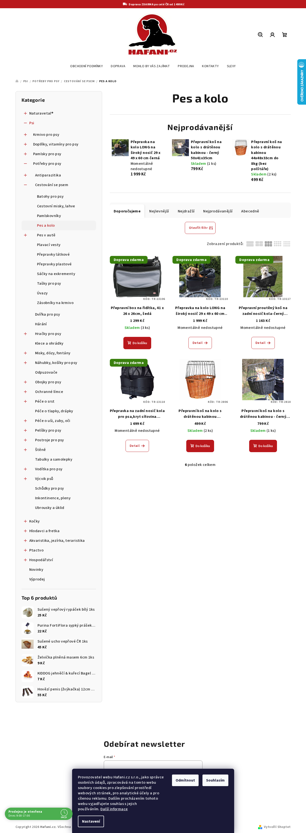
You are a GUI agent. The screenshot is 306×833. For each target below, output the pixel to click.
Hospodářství (41, 560)
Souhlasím (215, 780)
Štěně (40, 449)
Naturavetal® (41, 113)
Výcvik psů (44, 478)
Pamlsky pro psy (47, 154)
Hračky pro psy (48, 333)
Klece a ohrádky (49, 343)
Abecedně (250, 211)
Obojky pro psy (48, 382)
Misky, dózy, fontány (53, 353)
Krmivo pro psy (46, 134)
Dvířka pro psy (47, 314)
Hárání (41, 324)
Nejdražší (186, 211)
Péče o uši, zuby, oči (52, 420)
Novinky (36, 569)
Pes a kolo (46, 225)
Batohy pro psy (50, 196)
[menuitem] (86, 66)
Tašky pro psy (49, 283)
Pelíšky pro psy (48, 430)
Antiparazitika (48, 175)
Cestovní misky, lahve (56, 206)
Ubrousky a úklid (49, 507)
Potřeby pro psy (47, 163)
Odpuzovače (46, 372)
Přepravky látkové (53, 254)
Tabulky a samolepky (54, 459)
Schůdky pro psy (49, 488)
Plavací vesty (49, 244)
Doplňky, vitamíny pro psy (56, 144)
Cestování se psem (51, 185)
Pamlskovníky (49, 215)
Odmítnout (185, 780)
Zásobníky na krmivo (55, 302)
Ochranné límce (49, 391)
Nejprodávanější (217, 211)
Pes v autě (46, 235)
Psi (31, 123)
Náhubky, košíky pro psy (56, 362)
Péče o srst (45, 401)
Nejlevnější (159, 211)
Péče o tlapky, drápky (54, 411)
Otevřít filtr (198, 227)
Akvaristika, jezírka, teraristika (57, 540)
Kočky (34, 521)
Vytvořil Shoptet (277, 827)
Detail (197, 342)
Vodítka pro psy (49, 469)
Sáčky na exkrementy (56, 273)
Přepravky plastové (54, 264)
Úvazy (42, 293)
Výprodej (37, 579)
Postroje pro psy (49, 440)
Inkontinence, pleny (53, 498)
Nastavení (91, 821)
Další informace (114, 809)
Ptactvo (36, 550)
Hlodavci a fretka (44, 531)
